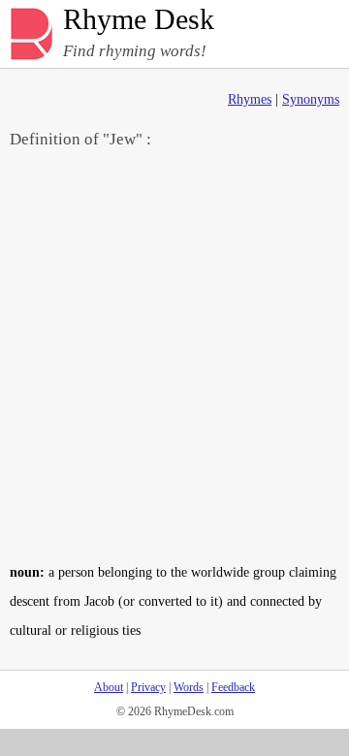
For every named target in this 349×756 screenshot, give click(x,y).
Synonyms (310, 99)
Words (189, 687)
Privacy (148, 687)
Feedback (233, 687)
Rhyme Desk (138, 20)
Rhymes (249, 99)
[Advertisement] (174, 354)
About (108, 687)
